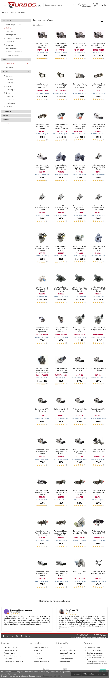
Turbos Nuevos (9, 653)
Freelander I (10, 103)
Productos (6, 643)
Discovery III (10, 86)
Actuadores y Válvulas (14, 38)
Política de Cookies (66, 659)
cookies (14, 672)
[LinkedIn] (12, 636)
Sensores (37, 656)
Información (62, 643)
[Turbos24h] (24, 5)
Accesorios (35, 643)
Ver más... (9, 67)
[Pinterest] (21, 636)
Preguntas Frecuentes (67, 653)
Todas (16, 124)
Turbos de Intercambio (12, 656)
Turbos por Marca (10, 650)
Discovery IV (10, 89)
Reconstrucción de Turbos (13, 662)
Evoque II (9, 96)
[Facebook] (3, 636)
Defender (9, 76)
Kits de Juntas (11, 35)
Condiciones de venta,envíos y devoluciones (95, 654)
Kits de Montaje (11, 48)
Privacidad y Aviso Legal (68, 650)
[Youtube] (26, 636)
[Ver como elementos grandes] (102, 21)
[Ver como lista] (106, 21)
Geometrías (10, 41)
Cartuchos (9, 31)
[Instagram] (17, 636)
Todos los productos (13, 24)
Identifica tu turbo (66, 656)
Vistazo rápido (42, 62)
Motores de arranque (41, 662)
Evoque (8, 93)
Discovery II (10, 83)
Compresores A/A (12, 55)
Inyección (37, 653)
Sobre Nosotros (65, 662)
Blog (61, 647)
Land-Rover (21, 12)
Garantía (88, 643)
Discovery (9, 79)
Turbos (11, 12)
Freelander (10, 100)
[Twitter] (8, 636)
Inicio (4, 12)
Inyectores (10, 45)
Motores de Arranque (14, 52)
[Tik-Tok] (30, 636)
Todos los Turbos (10, 647)
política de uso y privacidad (51, 676)
